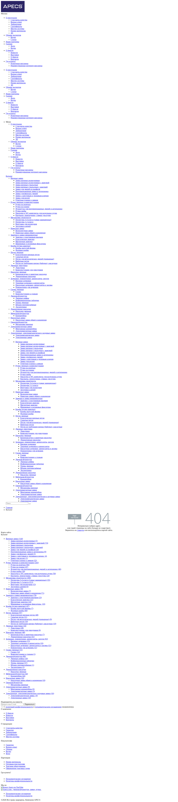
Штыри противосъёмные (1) (22, 665)
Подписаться (29, 704)
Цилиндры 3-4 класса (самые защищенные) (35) (30, 580)
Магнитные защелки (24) (21, 602)
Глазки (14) (15, 652)
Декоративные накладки (16, 669)
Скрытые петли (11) (19, 617)
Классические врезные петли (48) (24, 615)
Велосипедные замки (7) (21, 591)
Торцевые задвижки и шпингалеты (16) (27, 643)
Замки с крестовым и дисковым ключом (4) (29, 556)
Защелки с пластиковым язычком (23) (26, 598)
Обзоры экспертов (13, 35)
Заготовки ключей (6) (19, 587)
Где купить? (11, 61)
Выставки (15, 55)
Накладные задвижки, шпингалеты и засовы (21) (31, 645)
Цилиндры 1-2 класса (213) (22, 582)
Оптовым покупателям (15, 764)
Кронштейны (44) (18, 676)
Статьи (13, 40)
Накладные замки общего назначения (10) (28, 680)
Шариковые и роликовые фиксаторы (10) (28, 604)
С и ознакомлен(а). (39, 707)
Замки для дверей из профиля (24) (25, 550)
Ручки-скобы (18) (18, 571)
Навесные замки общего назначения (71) (27, 593)
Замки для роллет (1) (19, 558)
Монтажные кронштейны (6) (23, 689)
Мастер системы (17, 29)
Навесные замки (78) (14, 589)
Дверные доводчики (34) (16, 626)
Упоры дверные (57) (19, 663)
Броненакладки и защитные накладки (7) (28, 635)
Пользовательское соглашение (18, 779)
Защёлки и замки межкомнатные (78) (21, 595)
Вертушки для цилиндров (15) (23, 584)
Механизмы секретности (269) (18, 578)
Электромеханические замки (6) (24, 696)
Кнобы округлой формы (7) (22, 608)
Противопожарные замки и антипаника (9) (28, 552)
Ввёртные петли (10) (19, 621)
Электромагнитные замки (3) (23, 691)
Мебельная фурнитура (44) (17, 674)
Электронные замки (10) (21, 698)
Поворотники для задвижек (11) (24, 648)
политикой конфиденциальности (19, 707)
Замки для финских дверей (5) (23, 554)
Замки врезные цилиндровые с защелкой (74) (29, 543)
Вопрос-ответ (16, 22)
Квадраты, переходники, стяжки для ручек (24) (30, 576)
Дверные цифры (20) (19, 659)
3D (12, 33)
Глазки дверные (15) (14, 650)
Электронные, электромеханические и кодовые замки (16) (30, 693)
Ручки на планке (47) (19, 567)
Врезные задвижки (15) (20, 641)
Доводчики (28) (17, 628)
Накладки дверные (18, 672)
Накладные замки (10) (15, 678)
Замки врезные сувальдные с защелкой (27, 547)
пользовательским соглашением (48, 707)
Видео (13, 37)
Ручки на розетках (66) (20, 565)
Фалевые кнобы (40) (19, 611)
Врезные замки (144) (14, 539)
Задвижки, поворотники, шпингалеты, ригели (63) (27, 639)
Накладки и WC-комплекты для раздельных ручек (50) (33, 574)
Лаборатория (16, 24)
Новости (14, 53)
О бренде (9, 50)
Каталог (9, 176)
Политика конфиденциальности (19, 781)
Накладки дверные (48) (15, 632)
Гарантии (10, 730)
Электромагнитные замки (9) (18, 687)
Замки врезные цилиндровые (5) (24, 541)
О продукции (11, 18)
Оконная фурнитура (14, 683)
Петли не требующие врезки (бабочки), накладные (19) (33, 624)
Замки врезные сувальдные (22, 545)
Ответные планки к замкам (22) (24, 560)
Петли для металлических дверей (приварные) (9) (31, 619)
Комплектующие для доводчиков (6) (26, 630)
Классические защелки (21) (22, 600)
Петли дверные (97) (14, 613)
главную (80, 530)
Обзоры (9, 749)
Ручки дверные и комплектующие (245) (22, 563)
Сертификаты (16, 26)
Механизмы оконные (19, 685)
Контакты (15, 59)
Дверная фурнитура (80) (16, 656)
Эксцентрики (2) (17, 667)
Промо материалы (18, 31)
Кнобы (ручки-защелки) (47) (17, 606)
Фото (13, 46)
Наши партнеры (12, 42)
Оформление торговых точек (18, 768)
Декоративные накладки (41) (23, 637)
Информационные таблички (22, 661)
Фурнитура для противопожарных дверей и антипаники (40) (36, 569)
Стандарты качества (19, 20)
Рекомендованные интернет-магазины (26, 66)
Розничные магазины (19, 63)
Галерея (9, 44)
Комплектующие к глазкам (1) (23, 654)
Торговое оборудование (15, 766)
